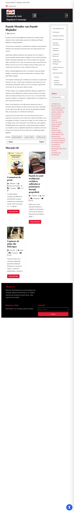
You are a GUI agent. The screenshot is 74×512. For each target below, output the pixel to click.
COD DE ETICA (57, 122)
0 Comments (13, 188)
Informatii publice (58, 73)
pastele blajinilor (16, 137)
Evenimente (56, 32)
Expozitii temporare (58, 39)
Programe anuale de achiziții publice (58, 82)
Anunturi (56, 77)
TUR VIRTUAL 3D (58, 28)
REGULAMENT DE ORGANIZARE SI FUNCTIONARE (57, 114)
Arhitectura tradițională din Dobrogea (57, 62)
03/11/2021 (13, 250)
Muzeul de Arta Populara (13, 186)
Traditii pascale (41, 137)
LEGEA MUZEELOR (59, 138)
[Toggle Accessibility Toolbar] (69, 507)
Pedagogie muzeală (58, 35)
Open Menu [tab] (39, 15)
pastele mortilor (29, 137)
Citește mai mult (14, 212)
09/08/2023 (13, 183)
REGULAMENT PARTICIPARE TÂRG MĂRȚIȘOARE (57, 134)
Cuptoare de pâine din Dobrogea (13, 244)
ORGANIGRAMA (58, 110)
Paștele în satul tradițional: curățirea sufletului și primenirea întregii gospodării (36, 184)
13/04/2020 (34, 195)
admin (43, 195)
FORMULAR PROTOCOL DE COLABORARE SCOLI (58, 106)
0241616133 (12, 6)
